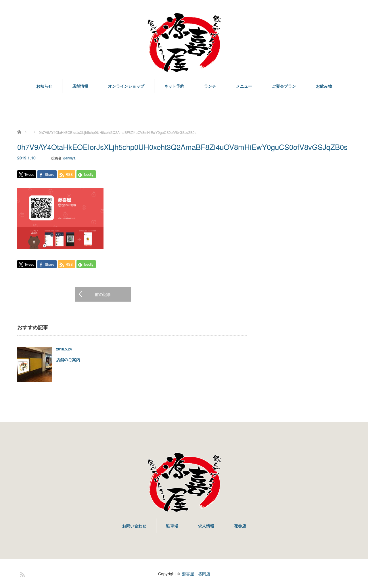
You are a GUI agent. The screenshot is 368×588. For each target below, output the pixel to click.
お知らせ (44, 86)
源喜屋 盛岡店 (196, 574)
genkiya (69, 157)
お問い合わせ (134, 526)
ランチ (210, 86)
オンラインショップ (126, 86)
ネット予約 (174, 86)
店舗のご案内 (68, 359)
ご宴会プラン (284, 86)
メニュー (244, 86)
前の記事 (103, 294)
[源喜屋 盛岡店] (184, 43)
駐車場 (172, 526)
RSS (21, 573)
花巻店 (240, 526)
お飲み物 (324, 86)
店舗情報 (80, 86)
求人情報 (206, 526)
